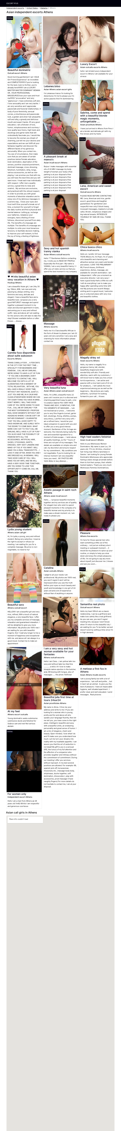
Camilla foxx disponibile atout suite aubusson (21, 354)
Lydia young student (20, 529)
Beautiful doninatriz (19, 70)
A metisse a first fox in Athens (93, 670)
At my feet (14, 711)
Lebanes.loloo (52, 86)
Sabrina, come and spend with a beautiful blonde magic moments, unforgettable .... (95, 117)
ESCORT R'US (12, 3)
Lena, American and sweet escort (95, 187)
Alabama (43, 8)
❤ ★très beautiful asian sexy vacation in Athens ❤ (23, 278)
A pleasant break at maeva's (55, 158)
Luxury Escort (88, 64)
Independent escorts (15, 8)
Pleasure (85, 533)
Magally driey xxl (90, 357)
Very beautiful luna (55, 387)
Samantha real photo (92, 604)
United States (32, 8)
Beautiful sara (16, 604)
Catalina (48, 567)
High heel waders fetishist (95, 436)
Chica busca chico (91, 247)
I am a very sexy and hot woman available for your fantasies (59, 651)
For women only (17, 793)
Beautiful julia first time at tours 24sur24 (59, 699)
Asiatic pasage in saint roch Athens (60, 491)
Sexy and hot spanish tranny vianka (56, 250)
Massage (49, 323)
